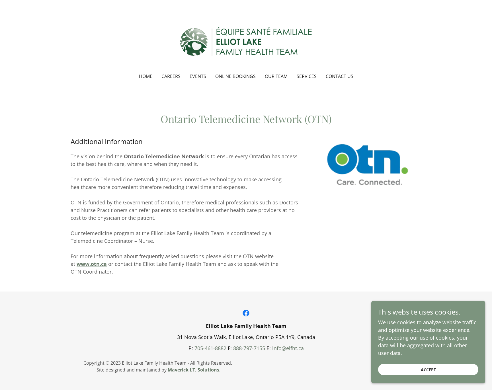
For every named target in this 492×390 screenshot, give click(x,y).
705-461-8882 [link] (210, 348)
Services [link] (307, 76)
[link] (246, 40)
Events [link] (198, 76)
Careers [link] (171, 76)
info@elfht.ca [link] (288, 348)
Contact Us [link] (339, 76)
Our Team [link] (276, 76)
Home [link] (145, 76)
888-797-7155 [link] (249, 348)
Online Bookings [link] (235, 76)
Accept (428, 369)
